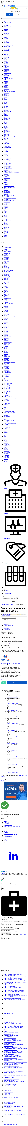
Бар (4, 21)
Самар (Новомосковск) (9, 187)
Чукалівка (6, 229)
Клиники (6, 832)
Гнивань (6, 62)
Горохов (6, 63)
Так (9, 14)
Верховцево (7, 46)
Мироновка (6, 135)
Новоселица (7, 148)
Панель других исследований (11, 994)
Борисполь (6, 34)
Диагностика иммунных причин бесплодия (15, 1069)
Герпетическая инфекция (10, 1038)
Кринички (6, 115)
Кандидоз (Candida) (9, 1054)
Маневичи (6, 132)
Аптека (7, 590)
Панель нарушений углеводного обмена (14, 1026)
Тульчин (6, 210)
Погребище (6, 175)
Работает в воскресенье (8, 633)
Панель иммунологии (9, 986)
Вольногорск (7, 55)
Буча (5, 39)
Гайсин (5, 59)
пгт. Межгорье (7, 166)
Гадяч (5, 58)
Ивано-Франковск (8, 78)
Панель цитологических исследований (13, 978)
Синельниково (7, 192)
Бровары (6, 38)
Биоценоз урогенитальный (10, 1058)
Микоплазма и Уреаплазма (10, 1050)
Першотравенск (8, 171)
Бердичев (6, 29)
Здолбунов (6, 75)
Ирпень (5, 83)
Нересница (6, 143)
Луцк (5, 124)
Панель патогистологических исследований (15, 1112)
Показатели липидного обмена (11, 1079)
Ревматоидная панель (9, 1072)
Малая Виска (7, 131)
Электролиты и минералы (10, 1085)
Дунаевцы (6, 66)
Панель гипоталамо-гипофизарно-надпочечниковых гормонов (12, 1024)
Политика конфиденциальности (12, 826)
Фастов (5, 216)
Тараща (5, 204)
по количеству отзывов (9, 625)
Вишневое (6, 50)
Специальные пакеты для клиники (12, 998)
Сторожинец (7, 202)
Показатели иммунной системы (12, 1073)
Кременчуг (6, 113)
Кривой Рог (7, 114)
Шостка (6, 233)
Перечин (6, 170)
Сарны (5, 188)
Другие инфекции (8, 1034)
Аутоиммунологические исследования (13, 1071)
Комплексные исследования (11, 1097)
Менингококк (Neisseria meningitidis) (13, 1067)
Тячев (5, 212)
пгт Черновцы (7, 163)
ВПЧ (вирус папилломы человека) (12, 1056)
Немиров (6, 142)
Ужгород (6, 215)
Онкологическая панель (10, 975)
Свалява (6, 190)
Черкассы (6, 223)
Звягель (5, 74)
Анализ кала (7, 1094)
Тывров (5, 211)
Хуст (5, 221)
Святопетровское (8, 191)
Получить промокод (17, 682)
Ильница (6, 82)
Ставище (6, 199)
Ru (1, 242)
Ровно (5, 183)
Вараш (5, 41)
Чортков (6, 228)
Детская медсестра (7, 632)
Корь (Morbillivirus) (8, 1043)
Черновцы (6, 225)
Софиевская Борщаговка (10, 198)
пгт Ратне (6, 159)
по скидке (6, 628)
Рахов (5, 182)
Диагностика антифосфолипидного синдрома (15, 1075)
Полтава (6, 179)
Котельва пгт (7, 110)
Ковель (5, 102)
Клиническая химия (9, 1077)
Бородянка (6, 35)
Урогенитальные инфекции (11, 1032)
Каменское (6, 93)
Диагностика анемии (9, 1080)
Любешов (6, 127)
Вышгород (6, 57)
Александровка (7, 22)
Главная (3, 604)
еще (2, 679)
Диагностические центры (10, 834)
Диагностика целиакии (9, 1013)
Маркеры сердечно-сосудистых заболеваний (15, 1081)
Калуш (5, 90)
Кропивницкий (7, 116)
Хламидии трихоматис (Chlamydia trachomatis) (15, 1048)
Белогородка (7, 27)
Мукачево (6, 138)
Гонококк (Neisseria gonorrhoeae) (12, 1055)
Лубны (5, 123)
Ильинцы (6, 81)
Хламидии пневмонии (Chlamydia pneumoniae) (15, 1062)
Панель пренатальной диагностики (13, 974)
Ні (18, 14)
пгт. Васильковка (8, 164)
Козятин (6, 105)
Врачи (5, 831)
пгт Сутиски (7, 162)
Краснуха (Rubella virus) (10, 1042)
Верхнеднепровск (8, 45)
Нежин (5, 139)
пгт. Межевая (7, 167)
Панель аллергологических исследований (14, 999)
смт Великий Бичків (9, 195)
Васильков (6, 42)
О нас (5, 821)
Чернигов (6, 224)
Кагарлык (6, 86)
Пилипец (6, 174)
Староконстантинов (9, 200)
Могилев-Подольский (9, 136)
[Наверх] (2, 879)
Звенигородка (7, 73)
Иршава (6, 85)
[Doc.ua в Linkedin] (13, 864)
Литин (5, 122)
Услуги (5, 835)
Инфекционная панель (9, 984)
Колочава (6, 107)
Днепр (5, 65)
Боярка (5, 37)
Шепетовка (6, 231)
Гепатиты (6, 1031)
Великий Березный (8, 43)
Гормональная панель (9, 983)
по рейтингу (7, 624)
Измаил (5, 79)
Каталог (6, 840)
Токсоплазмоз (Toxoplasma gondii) (12, 1040)
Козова (5, 103)
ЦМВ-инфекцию (8, 1036)
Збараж (5, 71)
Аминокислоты (7, 1105)
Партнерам (6, 823)
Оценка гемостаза (8, 1092)
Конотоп (6, 109)
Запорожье (6, 70)
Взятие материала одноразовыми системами (15, 982)
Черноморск (7, 227)
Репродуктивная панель (10, 1022)
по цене (6, 626)
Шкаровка (6, 232)
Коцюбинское (7, 111)
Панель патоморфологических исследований (15, 995)
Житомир (6, 67)
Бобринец (6, 33)
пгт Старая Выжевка (9, 160)
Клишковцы (7, 101)
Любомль (6, 128)
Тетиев (5, 208)
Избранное (8, 593)
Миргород (6, 134)
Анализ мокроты (8, 1096)
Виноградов (7, 49)
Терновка (6, 206)
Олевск (5, 154)
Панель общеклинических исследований (14, 990)
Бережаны (6, 31)
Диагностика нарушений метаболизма (13, 1106)
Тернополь (6, 207)
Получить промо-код (5, 933)
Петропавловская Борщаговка (11, 172)
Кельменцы (6, 95)
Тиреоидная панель (9, 1021)
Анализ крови (7, 1090)
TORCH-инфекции (8, 1046)
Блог (5, 839)
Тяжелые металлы (8, 1103)
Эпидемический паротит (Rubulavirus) (13, 1044)
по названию (7, 629)
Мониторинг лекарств (9, 1102)
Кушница (6, 120)
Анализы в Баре (9, 604)
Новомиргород (7, 147)
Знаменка (6, 77)
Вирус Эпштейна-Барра (10, 1039)
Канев (5, 94)
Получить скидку (12, 697)
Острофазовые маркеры (10, 1084)
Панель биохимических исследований (13, 987)
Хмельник (6, 219)
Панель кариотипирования (10, 988)
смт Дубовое (7, 196)
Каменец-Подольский (9, 91)
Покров (5, 176)
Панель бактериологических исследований (15, 976)
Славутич (6, 194)
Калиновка (6, 89)
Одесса (5, 152)
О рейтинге (6, 822)
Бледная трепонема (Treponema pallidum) (14, 1051)
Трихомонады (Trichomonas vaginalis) (13, 1052)
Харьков (6, 218)
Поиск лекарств (8, 836)
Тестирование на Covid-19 (10, 1124)
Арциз (5, 23)
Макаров (6, 130)
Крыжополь (7, 118)
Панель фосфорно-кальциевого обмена (13, 1027)
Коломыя (6, 106)
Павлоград (6, 155)
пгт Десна (6, 156)
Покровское (7, 178)
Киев (5, 98)
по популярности (8, 622)
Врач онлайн (4, 240)
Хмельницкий (7, 220)
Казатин (6, 87)
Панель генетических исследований (13, 979)
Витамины (6, 1083)
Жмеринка (6, 69)
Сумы (5, 203)
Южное (5, 235)
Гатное (5, 61)
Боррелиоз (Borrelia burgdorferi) (11, 1066)
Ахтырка (6, 25)
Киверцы (6, 97)
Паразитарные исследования (11, 1035)
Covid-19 (6, 1000)
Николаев (6, 144)
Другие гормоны (8, 1028)
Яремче (5, 236)
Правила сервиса (8, 825)
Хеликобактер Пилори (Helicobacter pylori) (14, 1063)
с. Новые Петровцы (9, 186)
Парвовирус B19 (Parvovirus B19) (12, 1047)
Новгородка (7, 146)
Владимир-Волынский (9, 51)
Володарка (6, 54)
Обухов (5, 150)
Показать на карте (5, 615)
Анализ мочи (7, 1093)
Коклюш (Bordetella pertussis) (11, 1064)
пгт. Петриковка (8, 168)
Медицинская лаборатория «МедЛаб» (10, 663)
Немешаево (6, 140)
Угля (5, 214)
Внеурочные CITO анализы (11, 996)
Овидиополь (7, 151)
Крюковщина (7, 119)
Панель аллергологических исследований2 (15, 980)
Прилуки (6, 180)
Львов (5, 126)
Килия (5, 99)
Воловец (6, 53)
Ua (3, 242)
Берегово (6, 30)
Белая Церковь (7, 26)
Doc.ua (3, 873)
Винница (6, 47)
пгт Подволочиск (8, 158)
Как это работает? (5, 644)
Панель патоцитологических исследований (15, 1114)
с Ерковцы (6, 184)
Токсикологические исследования (12, 1110)
